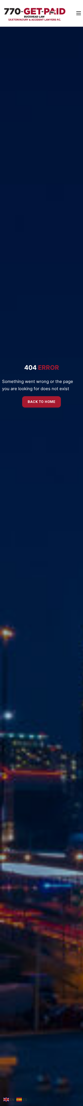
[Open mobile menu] (78, 13)
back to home (41, 402)
